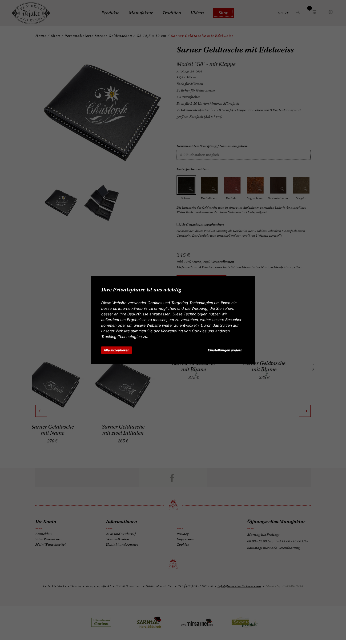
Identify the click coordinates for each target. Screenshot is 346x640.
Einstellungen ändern (225, 350)
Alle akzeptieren (116, 350)
